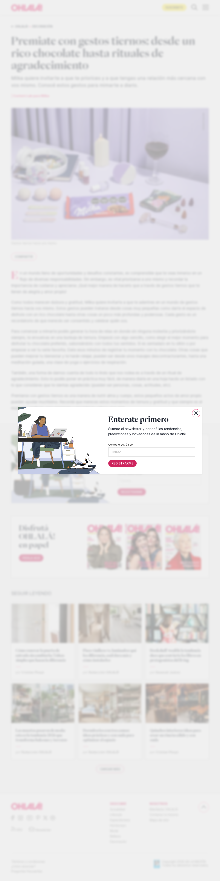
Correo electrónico (120, 444)
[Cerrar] (196, 413)
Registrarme (122, 463)
